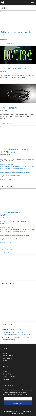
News (5, 353)
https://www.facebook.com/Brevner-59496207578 (13, 168)
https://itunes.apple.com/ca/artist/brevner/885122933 (15, 172)
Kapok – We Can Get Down (21, 334)
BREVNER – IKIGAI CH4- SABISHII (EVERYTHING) (12, 213)
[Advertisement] (14, 267)
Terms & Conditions (9, 376)
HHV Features (7, 358)
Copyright (6, 379)
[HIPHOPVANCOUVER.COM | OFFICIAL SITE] (4, 2)
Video (5, 361)
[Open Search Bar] (25, 2)
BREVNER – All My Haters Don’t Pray (13, 68)
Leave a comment (7, 43)
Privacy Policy (7, 374)
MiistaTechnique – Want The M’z (15, 332)
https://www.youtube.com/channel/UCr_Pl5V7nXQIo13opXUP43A (17, 166)
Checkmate (21, 413)
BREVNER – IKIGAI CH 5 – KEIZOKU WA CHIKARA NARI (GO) (14, 150)
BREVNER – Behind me (8, 107)
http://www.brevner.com (6, 164)
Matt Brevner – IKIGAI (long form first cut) (15, 32)
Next (8, 252)
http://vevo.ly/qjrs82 (5, 242)
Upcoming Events (8, 355)
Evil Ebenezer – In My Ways (21, 337)
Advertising (11, 340)
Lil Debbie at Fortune (14, 329)
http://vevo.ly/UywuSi (6, 179)
